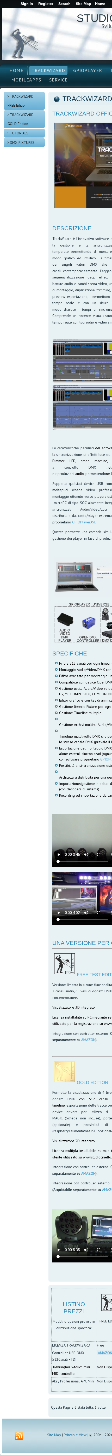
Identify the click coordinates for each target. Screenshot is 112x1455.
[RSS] (19, 1436)
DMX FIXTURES (22, 142)
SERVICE (58, 80)
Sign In (27, 4)
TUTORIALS (19, 133)
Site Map (54, 1434)
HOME (16, 70)
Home (100, 4)
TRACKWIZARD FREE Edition (21, 101)
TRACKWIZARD (48, 70)
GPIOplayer (87, 70)
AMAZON (88, 1039)
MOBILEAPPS (26, 80)
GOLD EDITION (92, 1082)
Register (45, 4)
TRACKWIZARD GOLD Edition (21, 119)
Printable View (75, 1434)
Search (64, 4)
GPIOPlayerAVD (84, 522)
